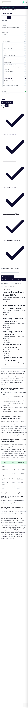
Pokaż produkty (7, 102)
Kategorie (6, 280)
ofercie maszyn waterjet (7, 538)
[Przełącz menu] (26, 7)
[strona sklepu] (6, 2)
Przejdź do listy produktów (8, 9)
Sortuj (19, 280)
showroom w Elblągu (14, 530)
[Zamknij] (9, 17)
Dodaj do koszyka (7, 277)
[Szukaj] (21, 3)
